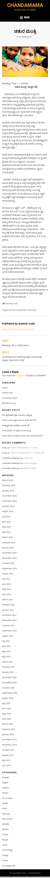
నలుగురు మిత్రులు (30, 463)
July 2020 (6, 703)
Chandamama (25, 5)
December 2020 (9, 677)
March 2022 (7, 599)
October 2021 (8, 625)
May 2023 (6, 526)
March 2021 (7, 661)
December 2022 (9, 552)
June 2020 (6, 708)
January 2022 (8, 610)
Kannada (11, 310)
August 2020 (7, 698)
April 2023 (6, 532)
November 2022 (9, 558)
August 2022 (7, 573)
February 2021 (8, 667)
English (5, 782)
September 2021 (9, 630)
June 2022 (6, 584)
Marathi (5, 824)
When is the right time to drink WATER (19, 420)
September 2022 (9, 568)
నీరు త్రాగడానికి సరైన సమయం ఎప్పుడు (17, 415)
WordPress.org (8, 403)
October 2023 (8, 506)
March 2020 (7, 724)
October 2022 (8, 563)
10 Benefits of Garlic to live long (16, 430)
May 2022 (6, 589)
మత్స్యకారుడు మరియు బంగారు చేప (16, 425)
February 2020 (8, 729)
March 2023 (7, 537)
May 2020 (6, 713)
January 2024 (8, 490)
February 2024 (8, 485)
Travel (5, 860)
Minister (23, 310)
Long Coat (28, 458)
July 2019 (6, 760)
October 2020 (8, 687)
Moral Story (32, 310)
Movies (5, 829)
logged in (20, 375)
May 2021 (6, 651)
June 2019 (6, 765)
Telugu (5, 855)
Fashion (5, 787)
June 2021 (6, 646)
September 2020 (9, 693)
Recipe (5, 839)
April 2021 (6, 656)
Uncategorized (8, 865)
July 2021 (6, 641)
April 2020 (6, 718)
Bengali (5, 777)
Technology (7, 850)
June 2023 (6, 521)
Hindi (4, 808)
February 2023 (8, 542)
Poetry (5, 834)
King (18, 310)
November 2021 (9, 620)
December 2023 (9, 495)
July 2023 (6, 516)
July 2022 (6, 578)
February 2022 (8, 604)
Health (5, 803)
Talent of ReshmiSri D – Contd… (24, 447)
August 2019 (7, 755)
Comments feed (9, 398)
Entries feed (7, 392)
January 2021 (8, 672)
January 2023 (8, 547)
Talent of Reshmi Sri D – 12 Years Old (27, 452)
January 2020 (8, 734)
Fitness (5, 793)
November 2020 (9, 682)
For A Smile (7, 798)
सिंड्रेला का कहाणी (29, 468)
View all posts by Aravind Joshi (17, 329)
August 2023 (7, 511)
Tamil (4, 844)
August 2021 (7, 636)
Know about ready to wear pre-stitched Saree (22, 435)
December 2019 (9, 739)
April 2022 (6, 594)
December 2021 (9, 615)
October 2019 (8, 750)
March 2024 (7, 480)
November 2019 (9, 744)
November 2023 (9, 501)
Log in (5, 387)
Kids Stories (7, 819)
